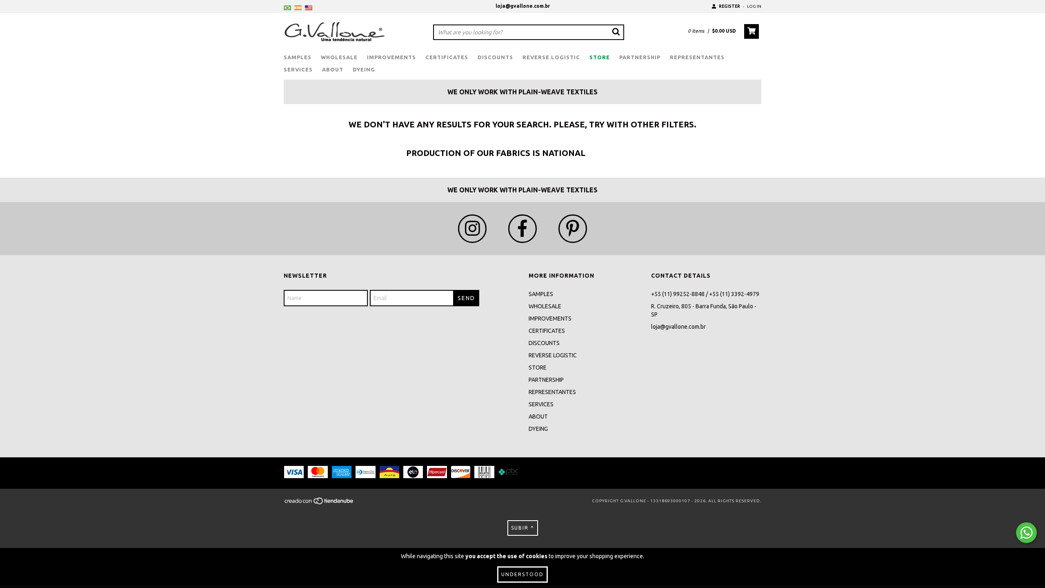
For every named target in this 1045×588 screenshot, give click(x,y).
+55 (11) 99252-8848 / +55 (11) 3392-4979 (705, 294)
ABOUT (332, 69)
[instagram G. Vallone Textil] (472, 228)
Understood (522, 574)
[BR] (287, 8)
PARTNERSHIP (639, 57)
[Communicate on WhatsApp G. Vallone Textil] (1026, 532)
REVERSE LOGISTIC (551, 57)
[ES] (298, 8)
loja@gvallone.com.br (523, 6)
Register (729, 6)
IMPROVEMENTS (391, 57)
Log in (754, 6)
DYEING (364, 69)
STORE (599, 57)
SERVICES (298, 69)
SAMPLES (297, 57)
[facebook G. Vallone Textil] (522, 228)
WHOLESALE (339, 57)
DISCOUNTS (495, 57)
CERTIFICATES (446, 57)
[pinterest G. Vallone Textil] (572, 228)
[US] (308, 8)
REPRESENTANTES (697, 57)
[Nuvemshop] (319, 503)
